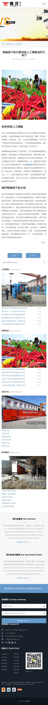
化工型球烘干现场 (8, 506)
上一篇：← (15, 255)
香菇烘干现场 (6, 500)
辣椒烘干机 (5, 430)
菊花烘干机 (5, 446)
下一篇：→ (33, 255)
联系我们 (4, 669)
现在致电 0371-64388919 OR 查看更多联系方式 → (24, 588)
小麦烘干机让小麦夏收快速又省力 (13, 379)
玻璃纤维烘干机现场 (9, 503)
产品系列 (16, 660)
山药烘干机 (5, 433)
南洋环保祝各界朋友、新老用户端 (13, 321)
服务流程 (4, 660)
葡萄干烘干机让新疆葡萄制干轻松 (13, 376)
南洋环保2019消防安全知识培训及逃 (14, 308)
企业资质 (4, 654)
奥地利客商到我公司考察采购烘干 (13, 324)
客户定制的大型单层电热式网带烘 (13, 314)
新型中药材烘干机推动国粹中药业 (13, 382)
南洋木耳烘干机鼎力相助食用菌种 (13, 369)
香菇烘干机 (5, 443)
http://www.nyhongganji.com (23, 684)
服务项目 (16, 669)
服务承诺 (4, 663)
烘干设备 (16, 663)
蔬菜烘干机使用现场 (9, 494)
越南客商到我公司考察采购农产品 (13, 318)
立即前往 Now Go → (24, 542)
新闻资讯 (10, 44)
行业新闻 (18, 44)
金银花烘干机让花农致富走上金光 (13, 372)
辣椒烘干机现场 (7, 497)
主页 (3, 44)
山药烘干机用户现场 (9, 491)
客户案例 (16, 666)
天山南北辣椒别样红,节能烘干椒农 (14, 385)
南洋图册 (4, 666)
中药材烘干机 (6, 440)
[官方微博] (6, 642)
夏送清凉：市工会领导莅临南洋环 (13, 311)
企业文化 (4, 657)
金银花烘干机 (6, 437)
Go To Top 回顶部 (24, 701)
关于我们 (16, 654)
